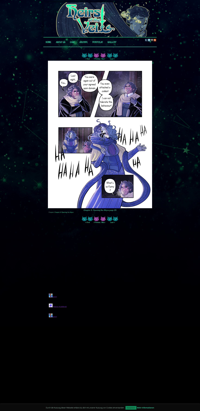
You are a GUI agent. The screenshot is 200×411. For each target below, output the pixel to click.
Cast (72, 42)
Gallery (112, 42)
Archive (83, 42)
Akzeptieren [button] (131, 408)
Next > (103, 59)
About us (60, 42)
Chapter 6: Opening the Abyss (64, 212)
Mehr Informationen (145, 407)
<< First (87, 59)
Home (48, 42)
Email (152, 40)
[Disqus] (100, 260)
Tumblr (146, 40)
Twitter (149, 40)
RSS (154, 40)
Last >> (112, 59)
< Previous (97, 59)
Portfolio (97, 42)
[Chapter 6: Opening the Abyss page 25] (100, 207)
